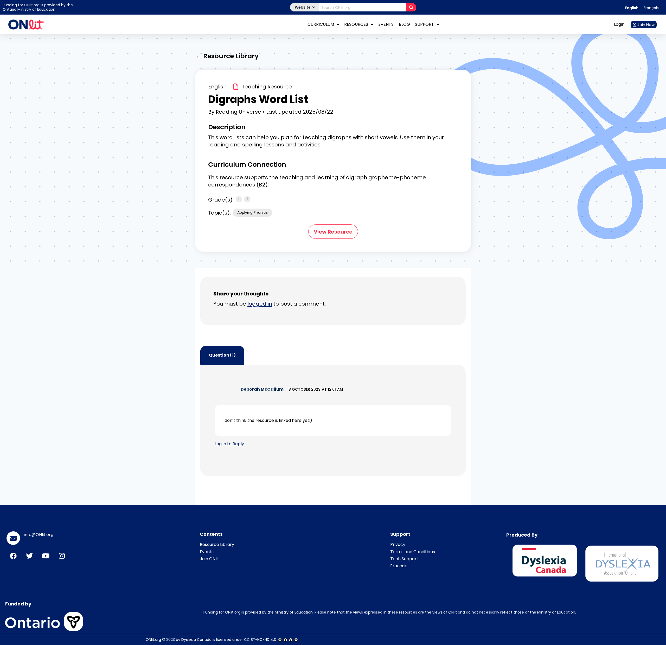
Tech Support (404, 559)
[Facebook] (13, 556)
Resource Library (217, 544)
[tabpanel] (333, 420)
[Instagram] (61, 556)
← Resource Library (227, 56)
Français (398, 566)
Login (619, 24)
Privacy (397, 544)
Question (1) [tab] (222, 355)
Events (386, 24)
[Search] (411, 7)
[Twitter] (29, 556)
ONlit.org (153, 639)
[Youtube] (45, 556)
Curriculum (321, 24)
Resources (356, 24)
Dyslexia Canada (196, 639)
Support (424, 24)
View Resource (333, 231)
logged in (259, 303)
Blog (404, 24)
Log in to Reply (229, 444)
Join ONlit (209, 559)
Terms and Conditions (412, 552)
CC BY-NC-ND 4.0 (260, 639)
